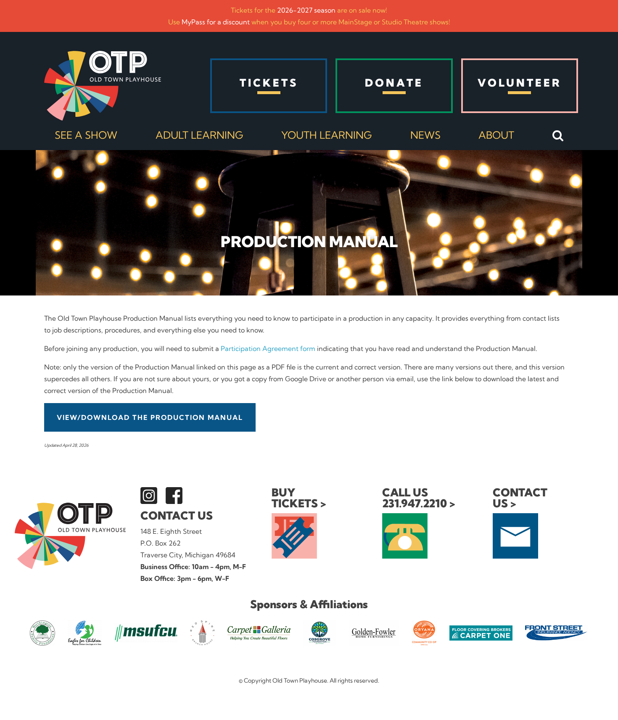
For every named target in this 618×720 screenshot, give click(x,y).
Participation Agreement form (268, 348)
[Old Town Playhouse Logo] (102, 86)
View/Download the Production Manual (150, 417)
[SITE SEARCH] (558, 136)
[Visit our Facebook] (174, 495)
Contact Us (176, 515)
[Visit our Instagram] (148, 495)
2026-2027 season (306, 10)
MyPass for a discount (216, 22)
